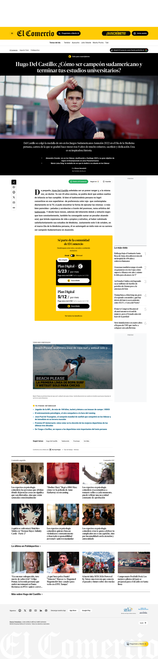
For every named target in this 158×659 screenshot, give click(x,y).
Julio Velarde (86, 43)
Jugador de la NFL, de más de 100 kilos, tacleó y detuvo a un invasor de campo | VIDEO (72, 409)
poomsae (76, 441)
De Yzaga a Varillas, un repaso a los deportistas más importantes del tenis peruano (71, 429)
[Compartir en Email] (14, 202)
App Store (73, 610)
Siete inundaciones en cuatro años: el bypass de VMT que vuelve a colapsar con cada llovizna (128, 325)
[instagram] (30, 610)
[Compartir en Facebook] (14, 192)
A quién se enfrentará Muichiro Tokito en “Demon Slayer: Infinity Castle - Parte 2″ (26, 531)
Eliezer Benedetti (80, 168)
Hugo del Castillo (51, 441)
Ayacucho (75, 43)
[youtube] (35, 610)
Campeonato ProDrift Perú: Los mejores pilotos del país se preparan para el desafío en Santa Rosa (133, 580)
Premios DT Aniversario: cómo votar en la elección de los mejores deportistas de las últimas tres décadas (71, 424)
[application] (73, 366)
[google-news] (46, 610)
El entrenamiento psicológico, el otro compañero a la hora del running (65, 413)
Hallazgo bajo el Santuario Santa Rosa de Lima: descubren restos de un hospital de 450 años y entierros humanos (128, 257)
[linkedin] (41, 610)
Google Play (86, 610)
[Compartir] (14, 182)
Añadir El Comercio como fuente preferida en (129, 50)
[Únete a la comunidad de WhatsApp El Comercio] (78, 181)
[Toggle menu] (12, 33)
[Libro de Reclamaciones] (143, 610)
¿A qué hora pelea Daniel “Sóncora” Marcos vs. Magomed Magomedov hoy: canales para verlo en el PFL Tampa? (61, 580)
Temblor (67, 43)
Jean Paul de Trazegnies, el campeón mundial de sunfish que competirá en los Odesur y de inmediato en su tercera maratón (73, 418)
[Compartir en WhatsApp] (14, 187)
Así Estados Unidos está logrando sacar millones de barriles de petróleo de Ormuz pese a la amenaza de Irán (127, 285)
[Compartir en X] (14, 197)
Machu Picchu (98, 43)
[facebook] (19, 610)
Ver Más (86, 441)
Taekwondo (65, 441)
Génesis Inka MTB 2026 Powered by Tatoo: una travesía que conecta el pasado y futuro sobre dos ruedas (98, 579)
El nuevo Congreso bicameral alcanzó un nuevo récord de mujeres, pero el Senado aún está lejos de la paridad (127, 312)
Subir (141, 623)
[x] (25, 610)
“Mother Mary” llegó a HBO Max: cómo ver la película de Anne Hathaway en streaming (62, 490)
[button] (72, 366)
